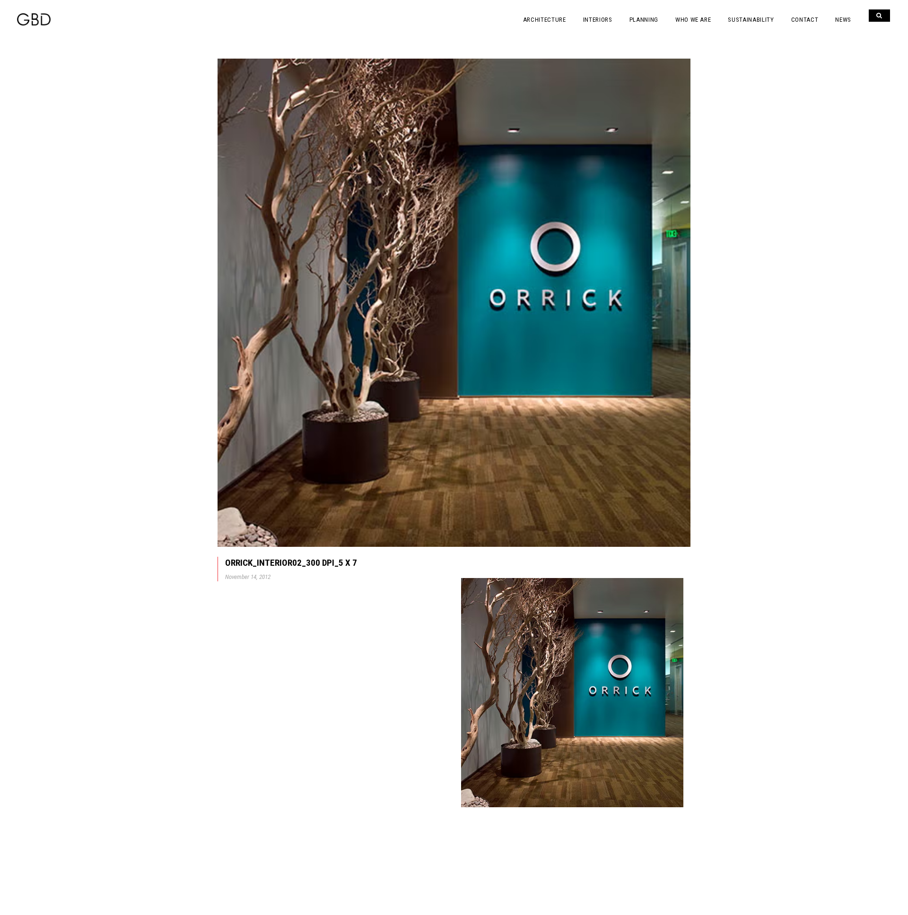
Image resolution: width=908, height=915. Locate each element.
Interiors (597, 19)
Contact (805, 19)
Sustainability (751, 19)
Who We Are (693, 19)
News (843, 19)
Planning (643, 19)
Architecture (544, 19)
